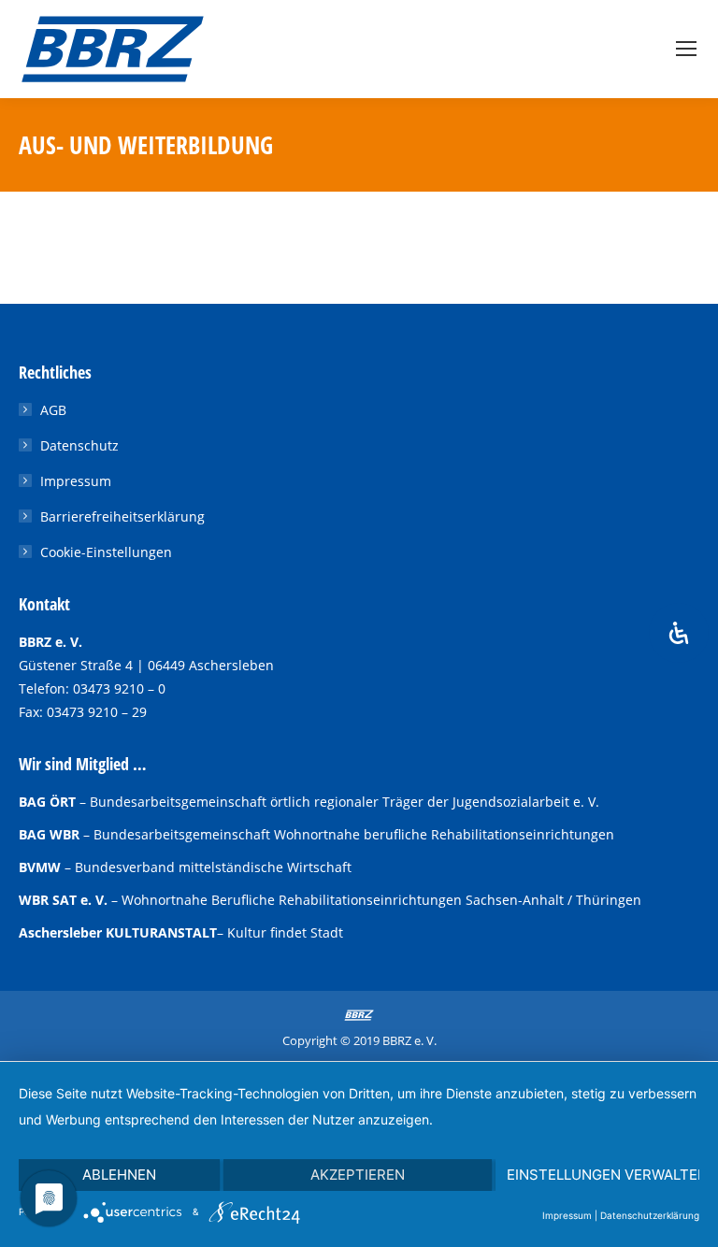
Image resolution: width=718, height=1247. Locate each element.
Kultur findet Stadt (285, 932)
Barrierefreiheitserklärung (122, 516)
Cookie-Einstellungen (106, 552)
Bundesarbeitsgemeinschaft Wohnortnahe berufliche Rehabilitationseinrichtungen (353, 834)
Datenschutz (79, 445)
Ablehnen (119, 1174)
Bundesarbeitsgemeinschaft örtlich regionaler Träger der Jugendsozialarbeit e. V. (344, 801)
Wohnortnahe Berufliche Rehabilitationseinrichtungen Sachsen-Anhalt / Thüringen (381, 900)
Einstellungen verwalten (603, 1174)
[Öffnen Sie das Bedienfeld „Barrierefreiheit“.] (679, 633)
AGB (53, 410)
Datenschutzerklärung (649, 1215)
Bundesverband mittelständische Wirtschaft (213, 867)
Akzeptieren (357, 1174)
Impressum (75, 481)
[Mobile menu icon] (686, 49)
